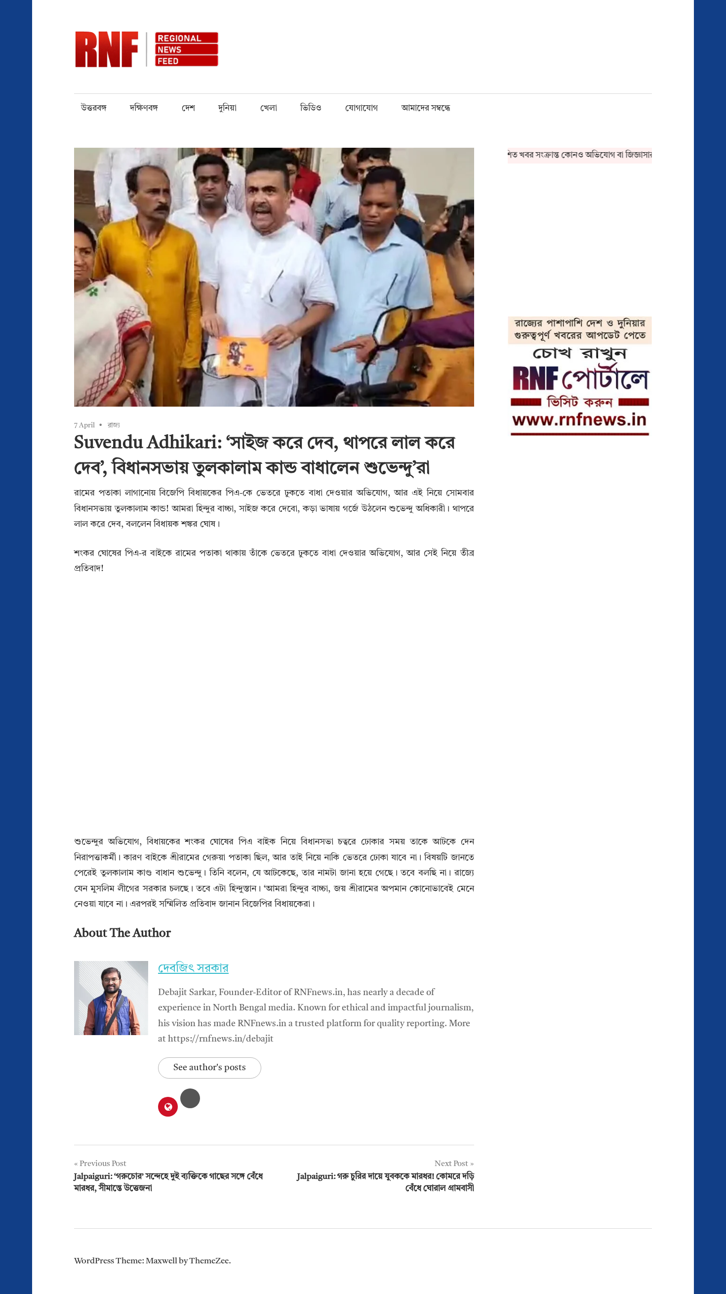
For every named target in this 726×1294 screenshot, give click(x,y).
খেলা (268, 108)
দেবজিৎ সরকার (193, 969)
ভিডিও (311, 108)
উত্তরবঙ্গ (94, 108)
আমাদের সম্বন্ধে (426, 108)
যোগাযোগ (361, 108)
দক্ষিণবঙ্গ (144, 108)
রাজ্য (114, 425)
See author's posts (209, 1067)
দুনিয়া (227, 108)
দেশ (188, 108)
